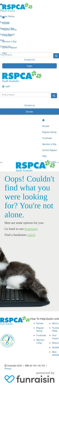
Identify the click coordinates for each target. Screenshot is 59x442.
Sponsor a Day (9, 41)
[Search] (54, 95)
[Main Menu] (1, 162)
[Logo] (29, 7)
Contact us (29, 105)
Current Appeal (9, 47)
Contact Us (29, 59)
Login (29, 65)
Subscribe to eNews (11, 329)
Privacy (8, 368)
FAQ (4, 53)
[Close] (58, 162)
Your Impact (55, 337)
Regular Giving (9, 29)
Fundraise (7, 35)
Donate (5, 23)
